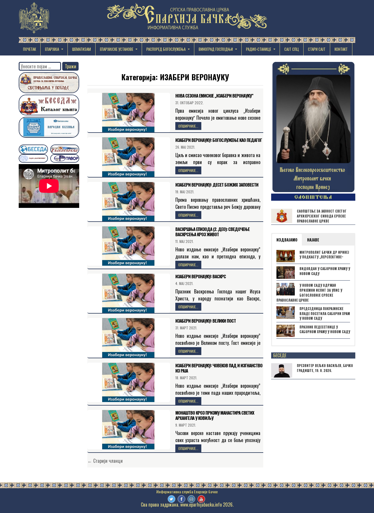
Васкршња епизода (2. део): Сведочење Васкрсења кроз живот (212, 231)
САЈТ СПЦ (291, 49)
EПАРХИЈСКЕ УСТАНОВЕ (116, 49)
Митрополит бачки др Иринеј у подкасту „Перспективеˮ (324, 255)
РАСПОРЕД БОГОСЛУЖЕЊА (166, 49)
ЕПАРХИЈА (52, 49)
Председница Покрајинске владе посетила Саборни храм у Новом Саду (324, 313)
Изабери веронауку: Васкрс (200, 276)
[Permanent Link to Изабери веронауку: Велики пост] (128, 337)
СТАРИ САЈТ (316, 49)
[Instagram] (191, 499)
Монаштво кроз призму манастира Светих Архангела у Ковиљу (214, 415)
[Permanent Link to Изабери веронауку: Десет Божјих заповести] (128, 201)
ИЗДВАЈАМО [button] (286, 240)
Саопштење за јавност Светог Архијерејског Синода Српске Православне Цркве (322, 216)
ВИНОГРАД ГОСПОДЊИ (216, 49)
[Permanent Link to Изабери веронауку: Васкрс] (128, 293)
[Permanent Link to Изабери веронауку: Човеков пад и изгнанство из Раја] (128, 382)
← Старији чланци (105, 460)
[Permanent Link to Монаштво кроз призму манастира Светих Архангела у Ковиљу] (128, 429)
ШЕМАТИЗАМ (81, 49)
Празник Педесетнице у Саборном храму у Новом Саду (324, 329)
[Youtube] (201, 499)
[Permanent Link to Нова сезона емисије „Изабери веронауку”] (128, 112)
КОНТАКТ (341, 49)
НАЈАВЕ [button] (313, 240)
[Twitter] (171, 499)
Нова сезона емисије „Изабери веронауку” (214, 95)
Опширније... (188, 126)
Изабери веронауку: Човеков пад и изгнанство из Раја (218, 368)
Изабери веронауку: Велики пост (205, 320)
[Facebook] (181, 499)
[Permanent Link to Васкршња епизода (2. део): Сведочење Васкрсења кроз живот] (128, 246)
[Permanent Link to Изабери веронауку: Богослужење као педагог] (128, 157)
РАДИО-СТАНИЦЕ (258, 49)
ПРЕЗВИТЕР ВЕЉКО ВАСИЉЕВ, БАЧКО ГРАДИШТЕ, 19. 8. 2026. (325, 368)
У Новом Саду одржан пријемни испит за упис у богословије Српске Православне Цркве (309, 292)
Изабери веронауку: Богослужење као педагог (218, 140)
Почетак (29, 49)
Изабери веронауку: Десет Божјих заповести (216, 184)
